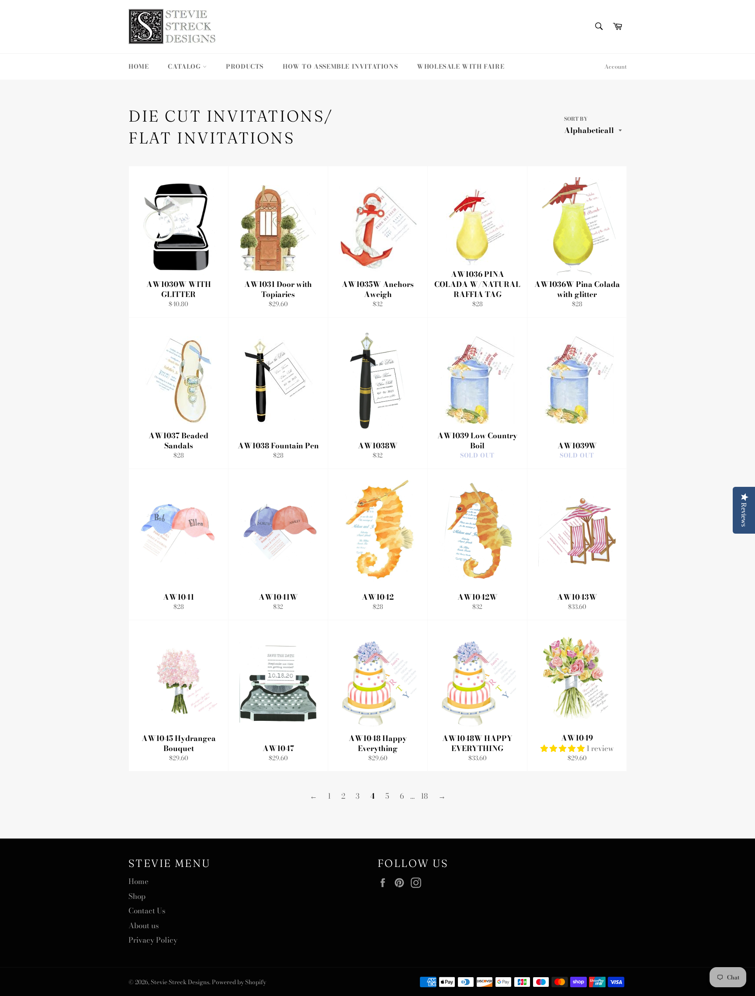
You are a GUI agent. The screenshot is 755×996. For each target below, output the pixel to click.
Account (615, 66)
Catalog (185, 66)
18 (424, 796)
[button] (563, 748)
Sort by (576, 119)
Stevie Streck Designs (180, 982)
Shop (136, 896)
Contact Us (147, 910)
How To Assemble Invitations (340, 66)
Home (138, 66)
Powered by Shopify (239, 982)
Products (244, 66)
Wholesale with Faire (460, 66)
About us (143, 925)
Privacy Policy (152, 940)
